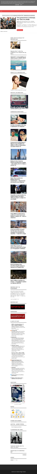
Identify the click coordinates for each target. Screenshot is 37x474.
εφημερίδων (20, 404)
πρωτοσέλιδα (16, 404)
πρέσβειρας (25, 22)
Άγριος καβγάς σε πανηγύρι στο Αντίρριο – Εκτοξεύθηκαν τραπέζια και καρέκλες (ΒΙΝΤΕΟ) (18, 282)
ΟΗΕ (22, 22)
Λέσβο (20, 22)
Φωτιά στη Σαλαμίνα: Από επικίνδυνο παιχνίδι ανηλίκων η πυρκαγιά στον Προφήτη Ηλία (18, 266)
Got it (21, 4)
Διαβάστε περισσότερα (3, 31)
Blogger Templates (23, 471)
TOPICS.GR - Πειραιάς (15, 345)
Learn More (17, 4)
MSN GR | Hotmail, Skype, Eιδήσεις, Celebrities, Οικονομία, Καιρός (17, 378)
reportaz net (20, 21)
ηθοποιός (18, 22)
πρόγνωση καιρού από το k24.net (18, 418)
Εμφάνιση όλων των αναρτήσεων (29, 15)
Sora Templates (17, 471)
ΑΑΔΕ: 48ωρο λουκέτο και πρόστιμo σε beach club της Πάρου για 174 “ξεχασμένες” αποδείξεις (18, 247)
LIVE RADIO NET (14, 330)
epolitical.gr (14, 367)
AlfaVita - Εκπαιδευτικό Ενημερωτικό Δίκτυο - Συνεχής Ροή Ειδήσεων (18, 324)
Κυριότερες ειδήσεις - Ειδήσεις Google (18, 352)
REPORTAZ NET (14, 337)
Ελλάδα (33, 21)
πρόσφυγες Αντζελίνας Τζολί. (31, 22)
